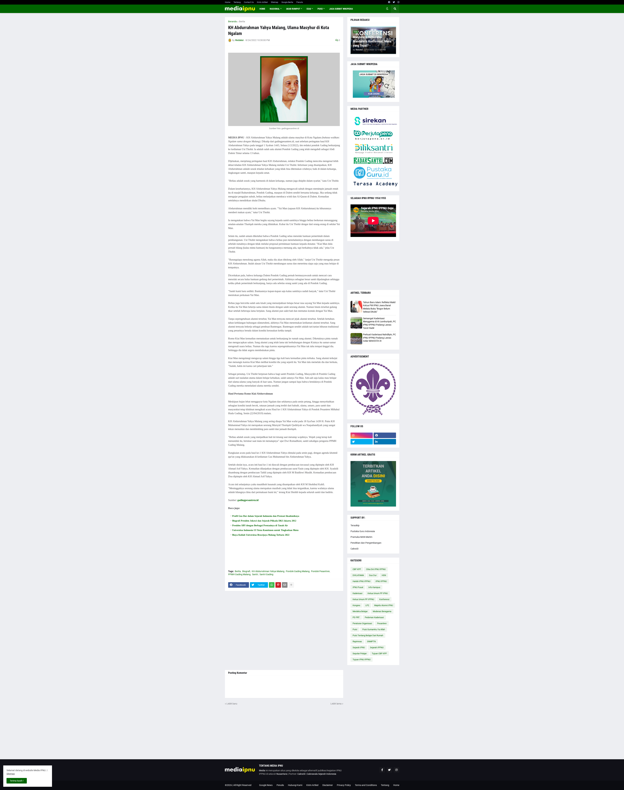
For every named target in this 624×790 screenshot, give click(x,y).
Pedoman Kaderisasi (374, 617)
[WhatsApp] (271, 585)
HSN (384, 575)
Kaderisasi (357, 593)
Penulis (299, 2)
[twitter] (394, 2)
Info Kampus (374, 587)
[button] (387, 9)
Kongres (356, 605)
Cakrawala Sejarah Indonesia (321, 774)
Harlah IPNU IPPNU (361, 581)
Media (262, 770)
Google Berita (287, 2)
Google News (266, 785)
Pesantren (382, 623)
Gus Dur (373, 575)
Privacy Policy (344, 785)
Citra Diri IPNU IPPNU (376, 569)
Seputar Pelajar (360, 653)
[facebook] (389, 2)
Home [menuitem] (262, 8)
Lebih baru (232, 703)
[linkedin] (385, 441)
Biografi (246, 571)
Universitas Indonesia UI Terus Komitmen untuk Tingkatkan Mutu (265, 530)
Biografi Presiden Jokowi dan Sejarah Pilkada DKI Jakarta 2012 (264, 521)
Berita (242, 21)
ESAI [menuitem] (309, 8)
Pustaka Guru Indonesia (363, 531)
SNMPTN (371, 641)
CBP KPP (357, 569)
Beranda (232, 21)
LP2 (367, 605)
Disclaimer (327, 785)
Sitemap (274, 2)
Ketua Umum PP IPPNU (363, 599)
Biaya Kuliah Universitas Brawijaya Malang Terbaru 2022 (260, 535)
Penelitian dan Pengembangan (366, 543)
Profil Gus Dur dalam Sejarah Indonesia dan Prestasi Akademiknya (265, 516)
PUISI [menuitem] (320, 8)
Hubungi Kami (295, 785)
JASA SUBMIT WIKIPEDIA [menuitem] (341, 8)
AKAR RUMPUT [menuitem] (293, 8)
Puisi (355, 629)
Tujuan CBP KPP (379, 653)
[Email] (284, 585)
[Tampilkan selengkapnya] (291, 585)
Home (227, 2)
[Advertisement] (284, 630)
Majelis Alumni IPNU (383, 605)
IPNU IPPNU (381, 581)
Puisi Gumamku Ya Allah (373, 629)
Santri (255, 574)
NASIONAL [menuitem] (275, 8)
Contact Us (249, 2)
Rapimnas (357, 641)
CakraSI (354, 548)
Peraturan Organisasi (362, 623)
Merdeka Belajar (360, 611)
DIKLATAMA (358, 575)
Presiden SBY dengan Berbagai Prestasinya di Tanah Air (260, 525)
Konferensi (384, 599)
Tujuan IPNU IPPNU (361, 659)
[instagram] (398, 2)
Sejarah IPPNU (377, 647)
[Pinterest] (278, 585)
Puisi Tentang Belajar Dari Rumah (368, 635)
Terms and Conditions (366, 785)
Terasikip (355, 525)
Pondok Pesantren (320, 571)
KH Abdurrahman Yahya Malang (268, 571)
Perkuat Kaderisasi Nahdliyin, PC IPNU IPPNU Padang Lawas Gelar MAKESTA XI (379, 337)
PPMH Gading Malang (239, 574)
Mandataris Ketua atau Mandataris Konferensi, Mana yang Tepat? (372, 41)
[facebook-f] (382, 770)
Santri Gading (266, 574)
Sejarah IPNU (359, 647)
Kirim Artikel (262, 2)
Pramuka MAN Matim (361, 537)
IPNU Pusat (358, 587)
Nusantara (281, 774)
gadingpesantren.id (248, 500)
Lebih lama (336, 703)
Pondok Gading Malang (298, 571)
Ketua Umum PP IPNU (378, 593)
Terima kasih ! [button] (17, 780)
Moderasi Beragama (382, 611)
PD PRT (356, 617)
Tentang (237, 2)
